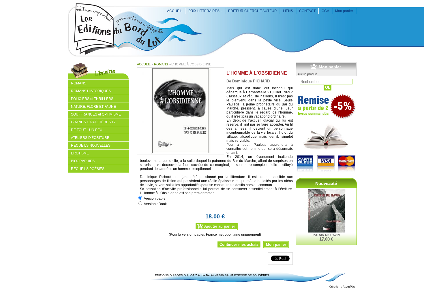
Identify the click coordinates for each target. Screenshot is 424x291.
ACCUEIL (174, 11)
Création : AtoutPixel (342, 286)
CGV (325, 11)
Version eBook (155, 204)
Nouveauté (326, 183)
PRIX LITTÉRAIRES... (205, 11)
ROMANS (161, 64)
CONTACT (307, 11)
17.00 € (326, 239)
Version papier (155, 198)
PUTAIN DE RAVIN (326, 235)
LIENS (288, 11)
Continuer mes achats (238, 244)
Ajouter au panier (219, 226)
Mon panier (344, 11)
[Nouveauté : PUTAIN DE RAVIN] (326, 211)
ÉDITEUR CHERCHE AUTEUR (252, 11)
